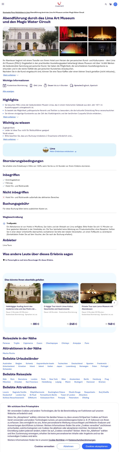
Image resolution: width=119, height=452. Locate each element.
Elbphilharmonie (37, 392)
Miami (67, 382)
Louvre (6, 392)
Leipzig (58, 382)
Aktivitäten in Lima (23, 12)
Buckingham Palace (56, 392)
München (7, 382)
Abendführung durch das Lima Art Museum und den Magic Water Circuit (57, 12)
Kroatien (22, 366)
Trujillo (17, 343)
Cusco (39, 343)
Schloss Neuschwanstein (13, 398)
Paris (43, 379)
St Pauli (33, 395)
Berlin (86, 379)
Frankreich (102, 363)
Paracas (6, 343)
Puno (87, 343)
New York (53, 379)
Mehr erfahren (9, 75)
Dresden (18, 382)
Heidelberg (46, 382)
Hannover (90, 382)
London (34, 379)
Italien (50, 366)
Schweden (7, 369)
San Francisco (32, 382)
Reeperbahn (89, 392)
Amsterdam (75, 379)
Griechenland (9, 366)
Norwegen (83, 366)
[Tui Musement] (59, 4)
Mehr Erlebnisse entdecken (62, 151)
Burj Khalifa (104, 392)
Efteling (85, 398)
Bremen (102, 382)
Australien (7, 363)
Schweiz (29, 363)
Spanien (89, 363)
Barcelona (22, 379)
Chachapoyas (52, 343)
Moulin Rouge (75, 392)
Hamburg (97, 379)
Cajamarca (28, 343)
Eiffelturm (32, 398)
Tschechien (63, 363)
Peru (13, 12)
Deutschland (77, 363)
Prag (107, 379)
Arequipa (77, 343)
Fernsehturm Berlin (48, 395)
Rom (12, 379)
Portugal (104, 366)
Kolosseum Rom (47, 398)
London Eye (21, 395)
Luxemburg (71, 366)
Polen (94, 366)
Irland (32, 366)
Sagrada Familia (19, 392)
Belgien (19, 363)
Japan (59, 366)
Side (5, 379)
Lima (52, 148)
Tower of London (68, 395)
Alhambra (83, 395)
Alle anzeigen (8, 91)
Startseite (7, 12)
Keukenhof (7, 395)
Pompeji (61, 398)
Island (41, 366)
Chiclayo (65, 343)
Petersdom (74, 398)
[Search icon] (106, 4)
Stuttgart (78, 382)
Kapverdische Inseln (45, 363)
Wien (63, 379)
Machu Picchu (9, 353)
